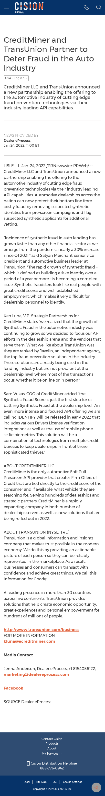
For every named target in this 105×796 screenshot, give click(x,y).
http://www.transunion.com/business (41, 629)
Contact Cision (52, 739)
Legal (27, 782)
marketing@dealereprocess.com (36, 674)
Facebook (13, 688)
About (51, 748)
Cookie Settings (72, 782)
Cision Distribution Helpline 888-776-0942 (53, 765)
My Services (50, 753)
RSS (54, 782)
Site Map (41, 782)
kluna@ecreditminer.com (29, 641)
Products (52, 743)
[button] (86, 7)
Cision (59, 789)
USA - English (15, 78)
